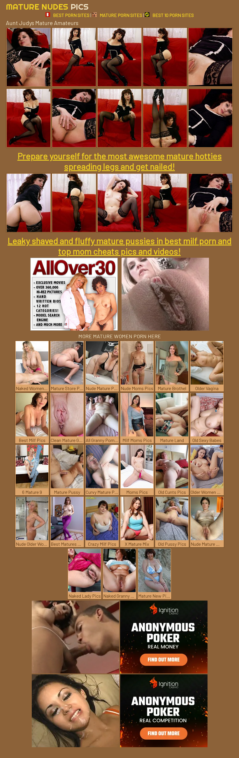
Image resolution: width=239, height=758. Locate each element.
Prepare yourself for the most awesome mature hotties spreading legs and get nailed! (119, 160)
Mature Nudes (47, 6)
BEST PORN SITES (71, 15)
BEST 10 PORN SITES (173, 15)
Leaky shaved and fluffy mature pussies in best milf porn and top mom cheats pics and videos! (119, 245)
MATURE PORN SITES (121, 15)
